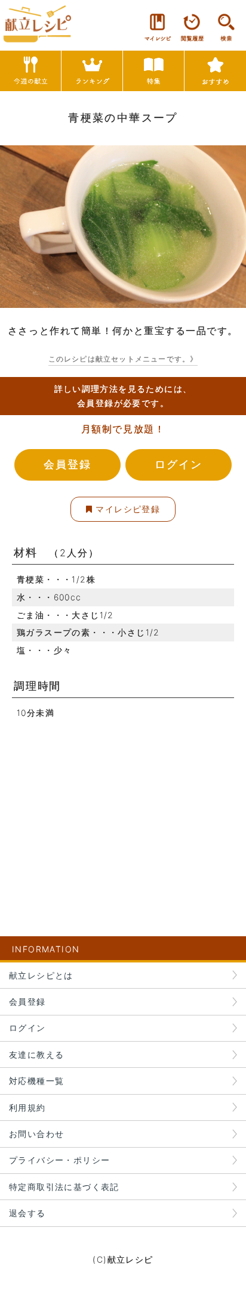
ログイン (178, 464)
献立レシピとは (41, 975)
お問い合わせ (36, 1134)
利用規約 (27, 1107)
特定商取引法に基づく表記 (64, 1187)
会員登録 (67, 464)
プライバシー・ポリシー (59, 1160)
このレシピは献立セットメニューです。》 (123, 358)
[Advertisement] (123, 804)
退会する (27, 1213)
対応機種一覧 (36, 1081)
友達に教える (36, 1054)
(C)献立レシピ (123, 1259)
